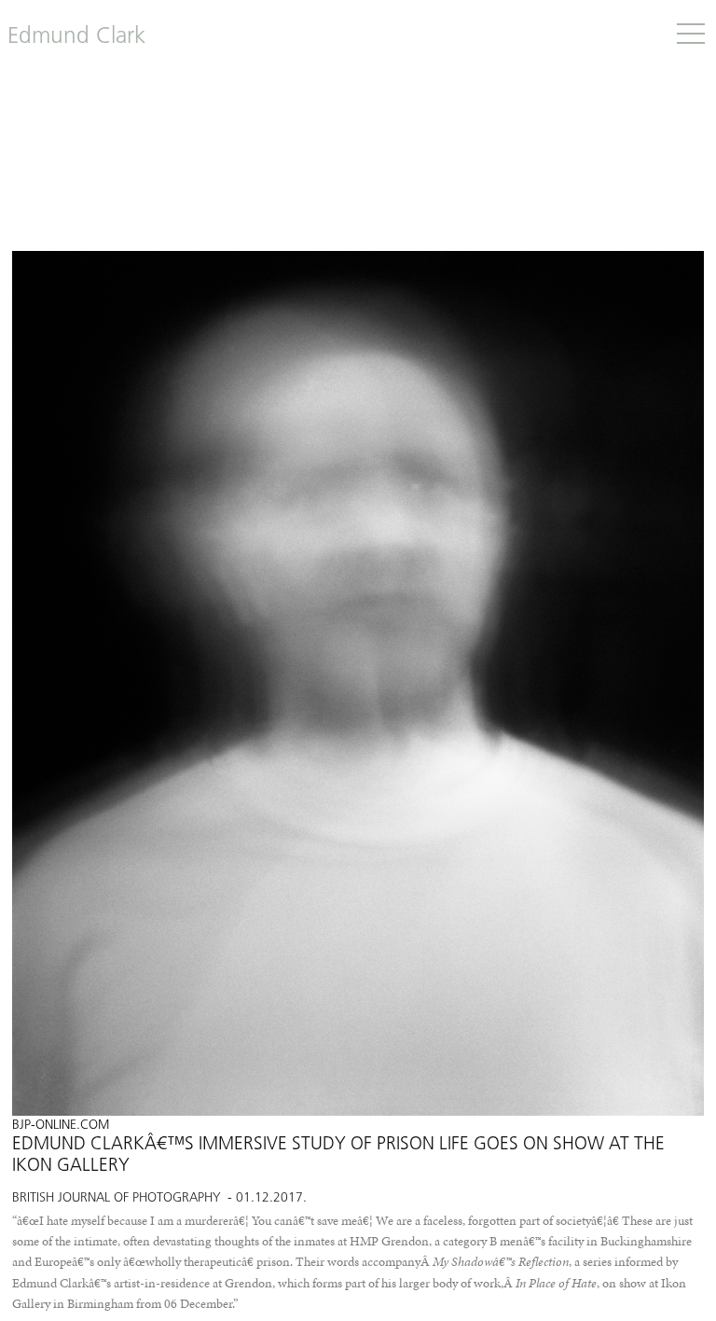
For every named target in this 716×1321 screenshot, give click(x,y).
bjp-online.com (60, 1126)
